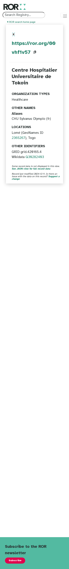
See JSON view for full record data (31, 169)
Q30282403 (35, 157)
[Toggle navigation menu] (63, 15)
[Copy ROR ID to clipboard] (34, 52)
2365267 (18, 138)
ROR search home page (22, 22)
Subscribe (15, 560)
